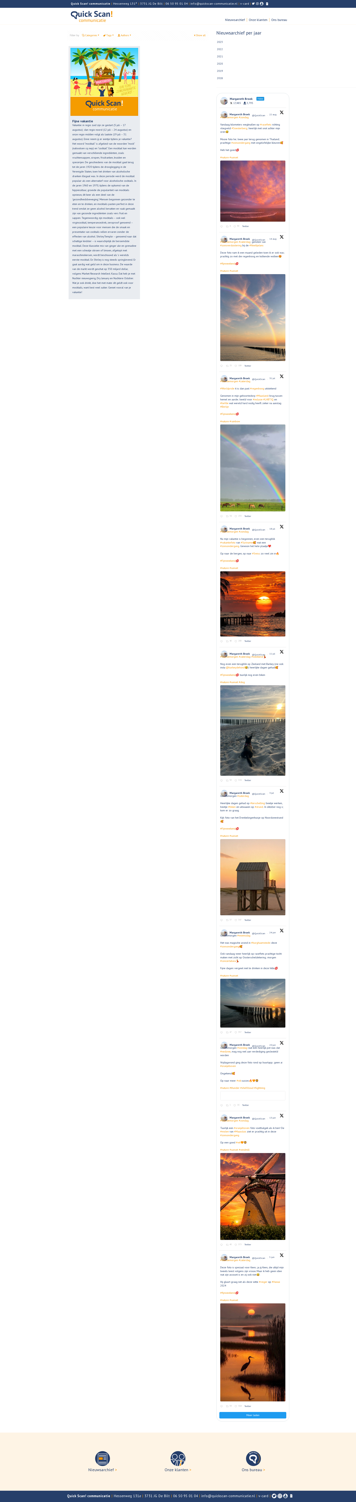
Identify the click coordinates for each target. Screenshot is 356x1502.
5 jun (272, 1257)
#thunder (235, 1088)
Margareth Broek (240, 114)
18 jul (272, 528)
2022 (220, 49)
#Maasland (262, 395)
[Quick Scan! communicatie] (91, 16)
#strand (259, 807)
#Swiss (256, 553)
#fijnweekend (227, 263)
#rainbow (235, 421)
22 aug (273, 114)
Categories (91, 35)
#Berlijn (224, 406)
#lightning (259, 1088)
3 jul (271, 792)
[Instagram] (280, 1496)
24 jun (272, 932)
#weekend (257, 656)
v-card (244, 3)
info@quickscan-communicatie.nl (214, 3)
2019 (220, 71)
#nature (224, 157)
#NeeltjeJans (256, 245)
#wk (239, 1080)
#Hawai (276, 1282)
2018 (220, 78)
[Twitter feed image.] (252, 191)
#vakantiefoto (227, 542)
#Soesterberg (239, 128)
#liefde (224, 403)
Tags (109, 35)
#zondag (244, 117)
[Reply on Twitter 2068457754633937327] (222, 1105)
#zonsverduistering (231, 245)
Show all (201, 35)
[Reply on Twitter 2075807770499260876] (222, 780)
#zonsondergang (240, 142)
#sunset (234, 157)
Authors (125, 35)
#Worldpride (227, 388)
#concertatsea (228, 961)
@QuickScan (258, 115)
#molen (224, 1131)
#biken (232, 807)
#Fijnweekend (228, 414)
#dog (242, 682)
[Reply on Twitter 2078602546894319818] (222, 641)
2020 (220, 63)
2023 (220, 42)
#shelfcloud (246, 1088)
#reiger (263, 1282)
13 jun (272, 1117)
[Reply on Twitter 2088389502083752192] (222, 366)
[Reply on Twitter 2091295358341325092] (222, 226)
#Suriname (247, 542)
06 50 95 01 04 (177, 3)
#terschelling (257, 803)
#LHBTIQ (268, 399)
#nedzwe (225, 1051)
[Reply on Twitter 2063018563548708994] (222, 1406)
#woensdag (243, 935)
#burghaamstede (260, 942)
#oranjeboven (228, 1066)
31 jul (272, 378)
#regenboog (257, 388)
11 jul (272, 653)
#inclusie (258, 399)
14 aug (273, 238)
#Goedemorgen (229, 117)
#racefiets (265, 124)
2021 (220, 56)
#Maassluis (240, 1131)
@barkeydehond (235, 667)
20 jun (272, 1045)
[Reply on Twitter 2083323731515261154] (222, 516)
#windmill (244, 1149)
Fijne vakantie (82, 121)
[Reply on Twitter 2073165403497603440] (222, 920)
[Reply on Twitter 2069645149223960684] (222, 1032)
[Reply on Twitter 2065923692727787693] (222, 1245)
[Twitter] (274, 1496)
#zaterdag (244, 242)
